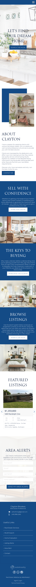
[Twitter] (18, 572)
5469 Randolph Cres (12, 414)
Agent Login (18, 580)
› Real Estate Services (11, 528)
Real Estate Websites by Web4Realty (17, 577)
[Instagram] (21, 572)
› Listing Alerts (8, 543)
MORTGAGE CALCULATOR (18, 273)
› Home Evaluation (10, 538)
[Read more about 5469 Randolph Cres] (18, 409)
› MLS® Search (8, 533)
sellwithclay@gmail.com (19, 512)
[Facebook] (14, 572)
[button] (1, 411)
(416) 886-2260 (16, 514)
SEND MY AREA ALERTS (18, 487)
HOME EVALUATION (18, 209)
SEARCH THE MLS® (18, 47)
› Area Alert (7, 548)
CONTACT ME (8, 173)
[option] (18, 409)
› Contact (6, 553)
